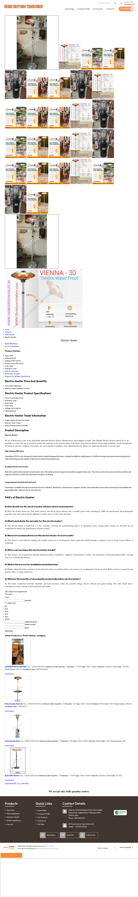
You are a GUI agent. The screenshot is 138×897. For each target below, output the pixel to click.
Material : (107, 667)
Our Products (98, 9)
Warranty (8, 400)
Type (7, 403)
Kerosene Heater (13, 817)
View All (10, 824)
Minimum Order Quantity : (56, 667)
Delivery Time (10, 423)
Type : (89, 667)
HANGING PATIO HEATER (15, 667)
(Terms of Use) (49, 846)
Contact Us (110, 9)
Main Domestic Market (13, 425)
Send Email (125, 9)
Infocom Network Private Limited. (47, 848)
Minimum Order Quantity (14, 388)
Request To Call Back (12, 376)
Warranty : (74, 667)
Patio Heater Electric (14, 704)
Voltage (8, 408)
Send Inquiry (25, 376)
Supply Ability (10, 420)
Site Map (40, 824)
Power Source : (14, 669)
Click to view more (11, 371)
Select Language (125, 847)
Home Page (69, 9)
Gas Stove (10, 810)
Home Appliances (13, 814)
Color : (123, 667)
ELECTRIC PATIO (12, 775)
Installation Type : (35, 669)
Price (7, 386)
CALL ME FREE (23, 783)
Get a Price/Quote (12, 346)
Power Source (10, 398)
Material (8, 411)
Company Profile (83, 9)
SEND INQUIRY (10, 783)
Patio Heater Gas (12, 741)
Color (7, 406)
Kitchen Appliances (14, 820)
